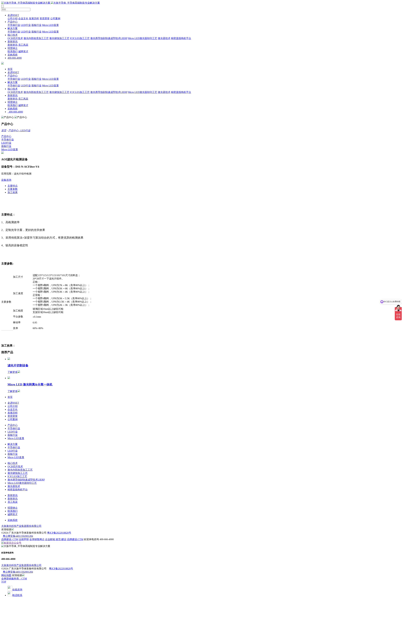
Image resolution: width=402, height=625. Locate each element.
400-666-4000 (15, 58)
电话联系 (17, 595)
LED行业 (26, 25)
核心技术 (13, 35)
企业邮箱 (50, 539)
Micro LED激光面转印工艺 (142, 38)
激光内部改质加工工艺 (36, 38)
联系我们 (13, 51)
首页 (10, 69)
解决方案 (13, 28)
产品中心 (13, 21)
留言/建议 (61, 539)
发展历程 (34, 18)
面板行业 (36, 25)
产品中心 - (14, 130)
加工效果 (13, 192)
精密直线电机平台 (181, 38)
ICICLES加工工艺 (80, 38)
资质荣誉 (45, 18)
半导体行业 (14, 25)
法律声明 (24, 539)
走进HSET (13, 15)
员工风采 (23, 45)
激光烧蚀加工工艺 (59, 38)
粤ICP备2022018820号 (59, 532)
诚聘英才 (23, 51)
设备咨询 (6, 180)
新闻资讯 (13, 41)
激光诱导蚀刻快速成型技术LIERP (108, 38)
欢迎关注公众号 (12, 542)
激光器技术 (164, 38)
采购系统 (13, 54)
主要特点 (13, 185)
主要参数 (13, 189)
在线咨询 (17, 589)
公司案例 (55, 18)
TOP (3, 581)
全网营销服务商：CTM (14, 578)
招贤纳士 (13, 48)
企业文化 (23, 18)
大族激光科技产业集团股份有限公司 (21, 526)
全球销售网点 (36, 539)
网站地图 (6, 575)
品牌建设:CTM (75, 539)
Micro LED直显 (50, 25)
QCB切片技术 (15, 38)
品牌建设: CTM (9, 539)
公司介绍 (13, 18)
